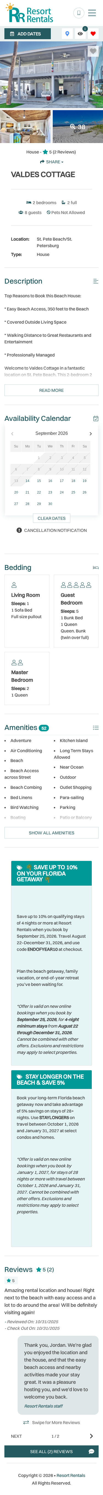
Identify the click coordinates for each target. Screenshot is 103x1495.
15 (39, 481)
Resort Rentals (71, 1475)
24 (62, 492)
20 (16, 492)
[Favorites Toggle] (93, 33)
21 (27, 492)
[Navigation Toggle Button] (92, 12)
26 (85, 492)
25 (73, 492)
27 (16, 504)
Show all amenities (51, 832)
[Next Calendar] (91, 434)
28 (27, 504)
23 (50, 492)
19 (85, 481)
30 (50, 504)
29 (39, 504)
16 (50, 481)
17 (62, 481)
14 (27, 481)
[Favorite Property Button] (93, 51)
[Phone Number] (78, 13)
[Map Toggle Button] (67, 33)
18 (73, 481)
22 (39, 492)
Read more (51, 390)
